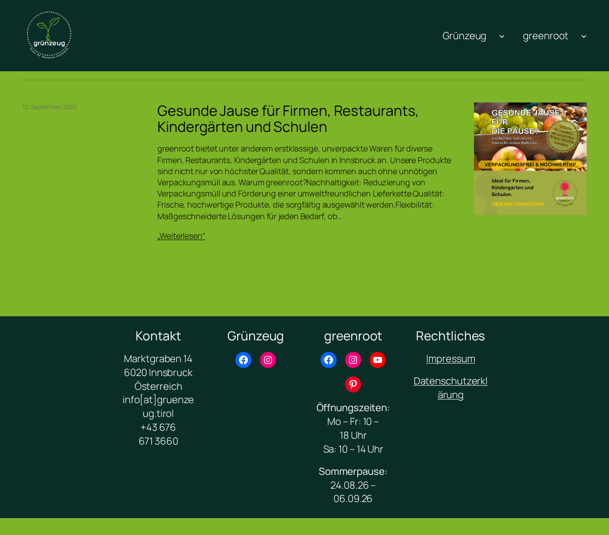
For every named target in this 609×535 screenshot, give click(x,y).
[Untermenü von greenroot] (584, 35)
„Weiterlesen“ (181, 235)
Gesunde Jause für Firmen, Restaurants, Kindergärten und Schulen (288, 118)
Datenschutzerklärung (451, 387)
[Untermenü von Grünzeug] (502, 35)
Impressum (450, 358)
